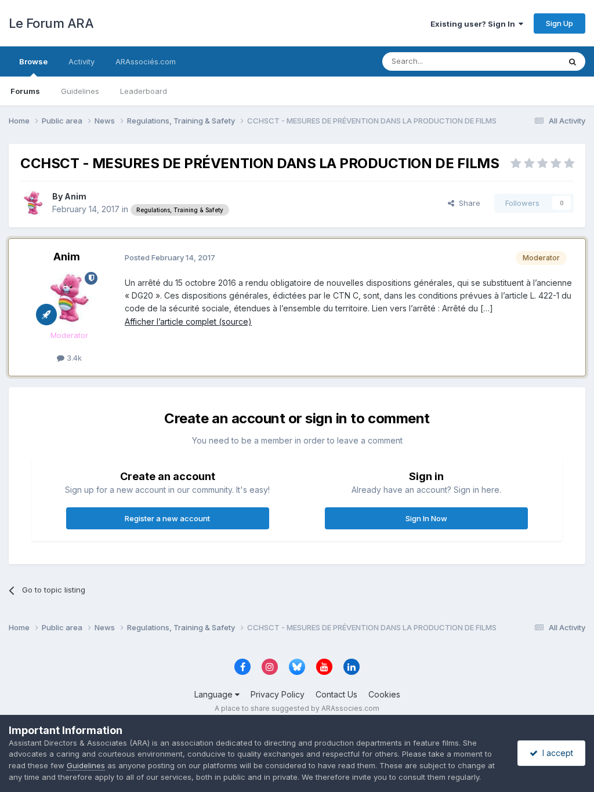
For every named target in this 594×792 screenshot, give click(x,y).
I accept (555, 753)
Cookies (384, 694)
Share (467, 203)
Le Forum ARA (51, 23)
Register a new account (167, 518)
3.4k (73, 357)
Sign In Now (426, 518)
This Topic (526, 61)
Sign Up (559, 23)
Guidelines (80, 91)
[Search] (572, 61)
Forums (25, 91)
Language (214, 694)
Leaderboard (143, 91)
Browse (33, 61)
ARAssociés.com (145, 61)
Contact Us (336, 694)
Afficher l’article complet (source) (188, 321)
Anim (75, 196)
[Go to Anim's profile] (33, 203)
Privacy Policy (278, 694)
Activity (81, 61)
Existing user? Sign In (474, 23)
